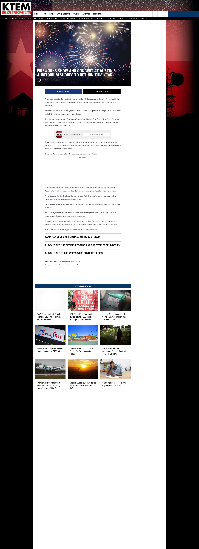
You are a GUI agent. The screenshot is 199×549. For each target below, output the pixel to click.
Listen (51, 14)
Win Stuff (66, 14)
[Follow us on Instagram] (155, 14)
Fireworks (67, 261)
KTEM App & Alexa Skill (68, 18)
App (58, 14)
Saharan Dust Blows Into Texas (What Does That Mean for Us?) (83, 385)
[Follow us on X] (165, 14)
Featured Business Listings (48, 18)
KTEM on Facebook (132, 18)
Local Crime (111, 18)
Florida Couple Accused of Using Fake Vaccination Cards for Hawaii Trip (114, 317)
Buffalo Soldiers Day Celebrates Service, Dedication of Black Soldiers (115, 351)
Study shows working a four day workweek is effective (114, 384)
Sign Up (121, 18)
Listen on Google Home (86, 18)
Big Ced (44, 80)
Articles (56, 265)
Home (36, 14)
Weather (76, 14)
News (83, 265)
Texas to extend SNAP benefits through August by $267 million (50, 349)
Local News (100, 18)
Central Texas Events (66, 265)
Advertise (86, 14)
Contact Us (97, 14)
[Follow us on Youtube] (160, 14)
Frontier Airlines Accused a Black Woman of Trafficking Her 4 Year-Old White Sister (48, 385)
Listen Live (144, 18)
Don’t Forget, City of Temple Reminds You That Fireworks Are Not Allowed (49, 317)
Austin (56, 261)
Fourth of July (75, 261)
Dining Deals (32, 18)
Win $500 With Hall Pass (17, 18)
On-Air (44, 14)
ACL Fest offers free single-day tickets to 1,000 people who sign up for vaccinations (82, 317)
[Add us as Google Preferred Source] (144, 14)
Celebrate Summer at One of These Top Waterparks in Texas (81, 351)
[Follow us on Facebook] (149, 14)
